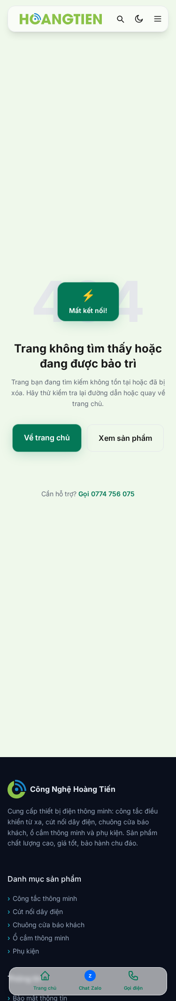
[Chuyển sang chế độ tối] (138, 18)
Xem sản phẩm (125, 438)
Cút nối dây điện (35, 911)
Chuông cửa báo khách (46, 925)
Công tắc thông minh (42, 898)
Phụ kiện (23, 951)
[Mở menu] (157, 18)
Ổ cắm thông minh (38, 938)
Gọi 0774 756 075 (106, 494)
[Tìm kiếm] (120, 18)
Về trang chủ (47, 437)
